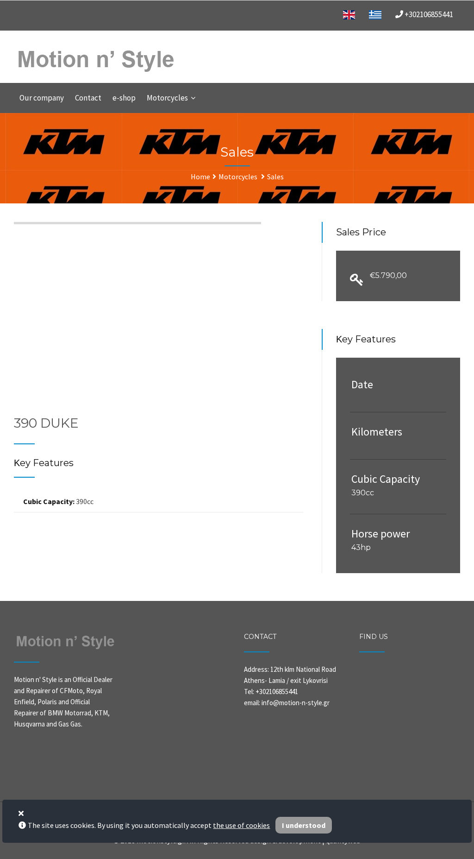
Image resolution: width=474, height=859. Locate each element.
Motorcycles (167, 98)
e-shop (124, 98)
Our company (41, 98)
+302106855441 (428, 14)
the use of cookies (241, 825)
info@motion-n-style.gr (296, 702)
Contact (88, 98)
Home (200, 176)
